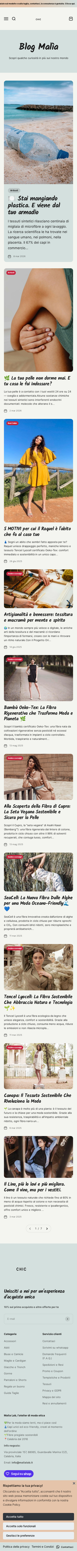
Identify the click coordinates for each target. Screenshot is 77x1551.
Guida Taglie (11, 1392)
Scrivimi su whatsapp (55, 1347)
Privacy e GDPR (51, 1390)
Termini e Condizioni (44, 1546)
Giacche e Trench (14, 1367)
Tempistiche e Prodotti (56, 1377)
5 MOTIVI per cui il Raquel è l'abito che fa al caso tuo (37, 532)
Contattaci (48, 1341)
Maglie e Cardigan (15, 1360)
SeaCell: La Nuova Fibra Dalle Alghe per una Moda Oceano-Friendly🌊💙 (38, 903)
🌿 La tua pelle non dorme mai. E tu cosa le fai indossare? (37, 381)
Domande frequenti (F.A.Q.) (54, 1356)
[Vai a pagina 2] (47, 1228)
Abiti (6, 1347)
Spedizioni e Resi (52, 1364)
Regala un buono (14, 1386)
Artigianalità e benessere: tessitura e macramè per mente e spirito (38, 617)
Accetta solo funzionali (21, 1526)
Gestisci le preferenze (20, 1535)
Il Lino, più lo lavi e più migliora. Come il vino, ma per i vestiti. (34, 1187)
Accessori (10, 1341)
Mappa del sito (51, 1397)
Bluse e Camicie (13, 1354)
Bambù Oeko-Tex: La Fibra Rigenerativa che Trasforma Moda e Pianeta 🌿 (38, 713)
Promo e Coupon (52, 1371)
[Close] (74, 1483)
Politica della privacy (16, 1546)
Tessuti (46, 1384)
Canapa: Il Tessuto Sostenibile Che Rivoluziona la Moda (37, 1098)
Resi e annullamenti (54, 1403)
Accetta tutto (14, 1516)
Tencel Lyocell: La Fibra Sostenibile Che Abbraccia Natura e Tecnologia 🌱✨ (38, 1002)
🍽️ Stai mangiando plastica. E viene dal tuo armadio (34, 206)
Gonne (8, 1373)
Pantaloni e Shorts (15, 1379)
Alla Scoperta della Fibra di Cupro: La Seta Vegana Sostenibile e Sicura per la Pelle (37, 812)
